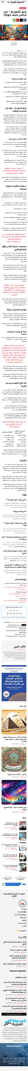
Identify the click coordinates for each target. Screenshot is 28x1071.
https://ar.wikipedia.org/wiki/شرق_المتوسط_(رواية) (17, 595)
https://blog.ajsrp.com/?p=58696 (18, 622)
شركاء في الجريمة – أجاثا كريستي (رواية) (20, 878)
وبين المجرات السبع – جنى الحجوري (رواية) (15, 808)
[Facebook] (24, 20)
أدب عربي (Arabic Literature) (14, 625)
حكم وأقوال (23, 952)
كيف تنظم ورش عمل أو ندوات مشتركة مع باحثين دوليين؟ (9, 865)
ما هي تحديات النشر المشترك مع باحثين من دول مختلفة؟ (9, 845)
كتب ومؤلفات (23, 744)
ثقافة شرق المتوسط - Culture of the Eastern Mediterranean (16, 631)
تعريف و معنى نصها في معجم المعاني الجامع (14, 943)
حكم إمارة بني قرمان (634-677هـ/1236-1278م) (17, 957)
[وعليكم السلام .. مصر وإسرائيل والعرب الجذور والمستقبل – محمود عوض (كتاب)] (14, 722)
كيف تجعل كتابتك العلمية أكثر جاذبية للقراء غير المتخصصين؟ (10, 855)
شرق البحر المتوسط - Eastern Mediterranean (16, 636)
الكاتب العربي (13, 44)
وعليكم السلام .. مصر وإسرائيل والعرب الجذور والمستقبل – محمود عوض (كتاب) (14, 739)
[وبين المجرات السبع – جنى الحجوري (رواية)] (14, 792)
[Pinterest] (17, 20)
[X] (21, 20)
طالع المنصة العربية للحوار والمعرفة (14, 1014)
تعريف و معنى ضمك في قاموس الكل (14, 964)
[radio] (20, 614)
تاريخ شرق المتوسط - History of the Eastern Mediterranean (16, 628)
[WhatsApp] (14, 20)
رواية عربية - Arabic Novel (20, 634)
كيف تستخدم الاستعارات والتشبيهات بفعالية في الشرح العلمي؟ (10, 824)
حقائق (12, 339)
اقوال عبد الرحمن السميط (18, 950)
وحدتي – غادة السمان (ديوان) (17, 774)
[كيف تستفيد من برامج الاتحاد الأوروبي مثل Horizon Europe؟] (22, 836)
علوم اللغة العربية (22, 946)
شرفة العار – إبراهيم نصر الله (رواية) (7, 878)
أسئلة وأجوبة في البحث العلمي (11, 827)
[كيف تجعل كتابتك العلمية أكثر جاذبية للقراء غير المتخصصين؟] (22, 857)
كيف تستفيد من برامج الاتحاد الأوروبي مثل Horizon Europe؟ (9, 834)
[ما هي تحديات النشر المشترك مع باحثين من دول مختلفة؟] (22, 846)
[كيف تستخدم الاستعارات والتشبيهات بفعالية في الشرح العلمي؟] (22, 825)
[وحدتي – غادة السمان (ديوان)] (14, 759)
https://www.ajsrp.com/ (21, 649)
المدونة (24, 966)
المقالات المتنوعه (22, 960)
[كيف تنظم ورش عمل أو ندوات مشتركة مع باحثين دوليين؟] (22, 867)
